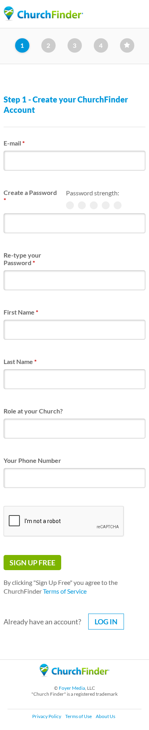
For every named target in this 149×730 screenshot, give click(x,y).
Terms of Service (65, 591)
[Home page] (43, 14)
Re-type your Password (22, 258)
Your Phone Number (32, 460)
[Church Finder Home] (74, 680)
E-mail (14, 143)
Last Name (20, 361)
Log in (106, 621)
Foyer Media (72, 688)
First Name (21, 312)
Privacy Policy (46, 716)
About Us (105, 716)
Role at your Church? (33, 411)
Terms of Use (78, 716)
